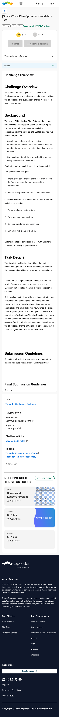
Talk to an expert (29, 671)
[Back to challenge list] (4, 11)
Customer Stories (9, 632)
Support (5, 684)
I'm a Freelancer (38, 621)
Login (51, 3)
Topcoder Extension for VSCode (21, 453)
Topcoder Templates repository (20, 456)
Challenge (6, 26)
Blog (33, 643)
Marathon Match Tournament (43, 632)
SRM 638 (12, 536)
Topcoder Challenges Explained (20, 404)
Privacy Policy (8, 695)
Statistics (35, 655)
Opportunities (37, 627)
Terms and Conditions (11, 690)
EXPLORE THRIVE (44, 478)
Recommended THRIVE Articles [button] (36, 26)
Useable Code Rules (15, 440)
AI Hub (34, 638)
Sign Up (39, 3)
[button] (21, 3)
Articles (34, 649)
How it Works (8, 621)
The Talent (6, 627)
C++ (14, 26)
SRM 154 (12, 514)
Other (20, 26)
